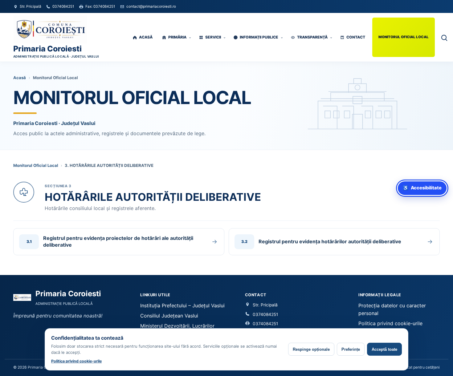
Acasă (19, 77)
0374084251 (265, 314)
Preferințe (350, 349)
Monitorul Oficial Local (35, 165)
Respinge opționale (311, 349)
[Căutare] (443, 37)
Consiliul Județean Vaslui (169, 316)
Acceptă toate (384, 349)
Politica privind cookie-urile (390, 323)
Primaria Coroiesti (47, 49)
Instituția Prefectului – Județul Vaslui (182, 305)
